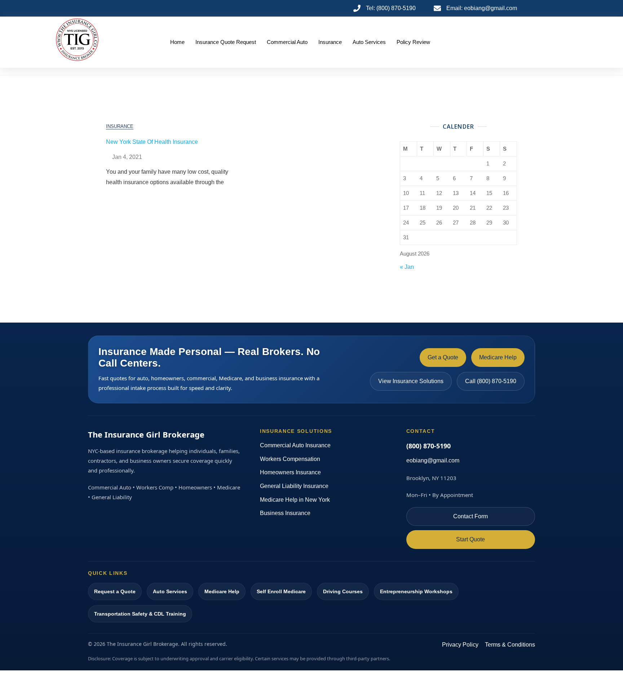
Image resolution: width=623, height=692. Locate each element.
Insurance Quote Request (225, 42)
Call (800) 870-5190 (490, 381)
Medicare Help (498, 357)
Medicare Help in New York (295, 500)
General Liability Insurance (294, 486)
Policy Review (413, 42)
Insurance (330, 42)
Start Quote (470, 539)
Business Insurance (285, 513)
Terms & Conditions (510, 645)
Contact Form (470, 516)
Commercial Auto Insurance (295, 445)
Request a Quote (115, 591)
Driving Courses (343, 591)
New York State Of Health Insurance (152, 142)
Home (177, 42)
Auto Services (369, 42)
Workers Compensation (290, 459)
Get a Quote (443, 357)
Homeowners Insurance (290, 472)
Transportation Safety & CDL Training (140, 614)
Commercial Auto (287, 42)
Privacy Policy (460, 645)
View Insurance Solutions (410, 381)
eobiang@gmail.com (432, 460)
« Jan (407, 267)
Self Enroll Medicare (281, 591)
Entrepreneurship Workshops (416, 591)
